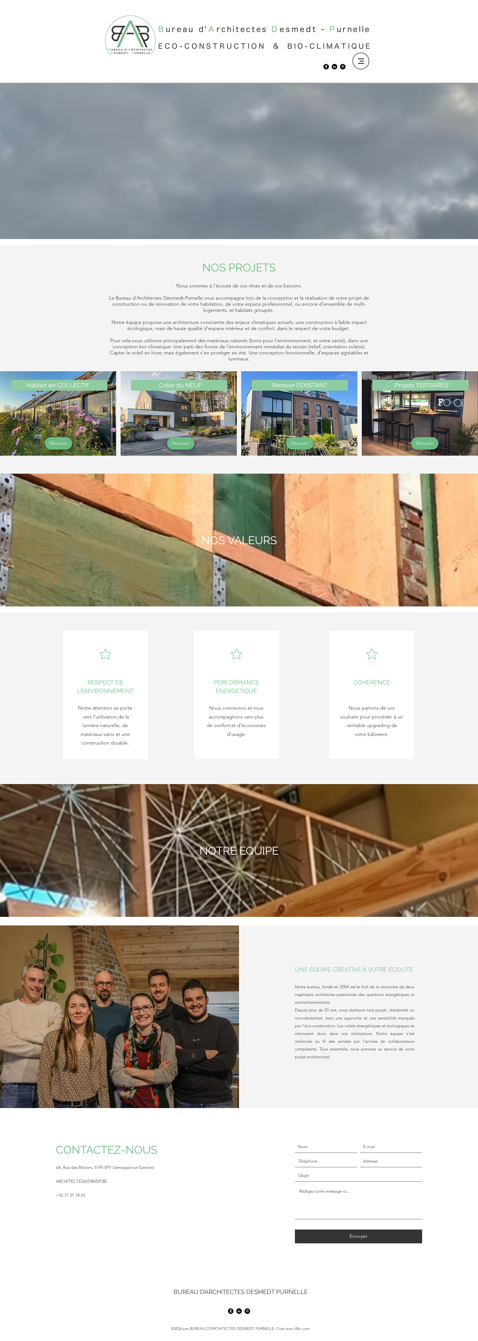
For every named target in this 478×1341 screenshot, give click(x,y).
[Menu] (360, 61)
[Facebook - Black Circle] (326, 66)
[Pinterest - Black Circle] (342, 66)
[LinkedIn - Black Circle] (334, 66)
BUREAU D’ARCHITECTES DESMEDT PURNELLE (240, 1291)
